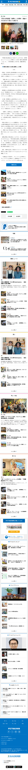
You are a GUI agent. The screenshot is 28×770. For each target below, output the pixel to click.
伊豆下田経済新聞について (6, 736)
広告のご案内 (4, 743)
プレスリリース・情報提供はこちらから (9, 738)
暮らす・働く (20, 4)
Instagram (15, 731)
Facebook (8, 731)
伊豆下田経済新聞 (13, 2)
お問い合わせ (4, 742)
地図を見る (14, 164)
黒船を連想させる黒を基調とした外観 (12, 66)
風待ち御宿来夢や (6, 207)
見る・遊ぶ (11, 4)
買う (15, 4)
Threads (19, 731)
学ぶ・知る (25, 4)
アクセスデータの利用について (7, 740)
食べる (7, 4)
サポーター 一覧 (14, 531)
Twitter (12, 731)
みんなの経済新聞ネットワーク (14, 756)
